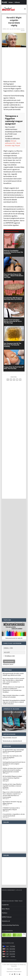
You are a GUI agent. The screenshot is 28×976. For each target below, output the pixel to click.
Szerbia (23, 30)
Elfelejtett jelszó (8, 664)
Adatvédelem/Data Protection (14, 971)
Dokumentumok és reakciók (14, 638)
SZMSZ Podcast (7, 917)
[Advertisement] (14, 64)
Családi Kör (5, 904)
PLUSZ (4, 2)
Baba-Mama (5, 908)
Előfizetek (17, 2)
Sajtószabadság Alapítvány (10, 925)
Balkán (18, 29)
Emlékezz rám (10, 656)
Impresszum (10, 969)
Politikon (4, 913)
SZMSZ (4, 29)
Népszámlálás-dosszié (10, 737)
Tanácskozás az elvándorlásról (12, 741)
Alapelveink (17, 969)
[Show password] (22, 652)
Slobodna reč (6, 921)
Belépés (11, 2)
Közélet (22, 29)
